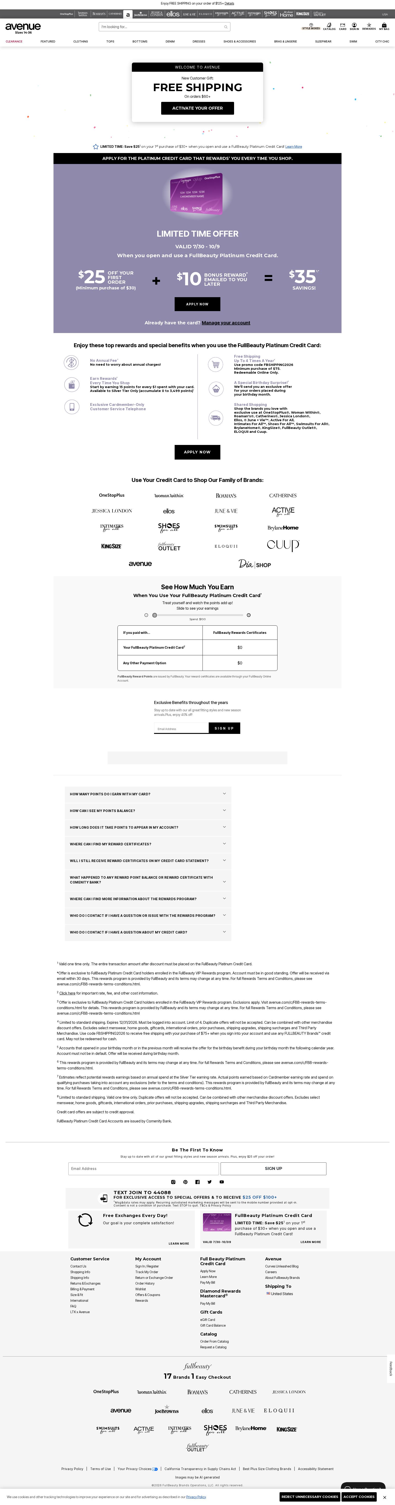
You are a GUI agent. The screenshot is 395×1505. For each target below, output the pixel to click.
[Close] (384, 1497)
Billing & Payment (82, 1289)
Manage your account (226, 322)
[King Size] (111, 546)
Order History (145, 1283)
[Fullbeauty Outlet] (168, 546)
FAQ (73, 1306)
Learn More (294, 146)
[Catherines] (283, 496)
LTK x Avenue (80, 1312)
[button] (221, 3)
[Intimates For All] (111, 527)
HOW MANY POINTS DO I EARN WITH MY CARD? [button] (110, 794)
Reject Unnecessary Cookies (310, 1497)
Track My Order (146, 1272)
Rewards (141, 1300)
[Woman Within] (169, 496)
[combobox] (164, 26)
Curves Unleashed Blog (282, 1266)
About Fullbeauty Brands (282, 1278)
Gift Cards (211, 1312)
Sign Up (224, 728)
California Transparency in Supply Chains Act (201, 1469)
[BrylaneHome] (283, 528)
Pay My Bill (207, 1282)
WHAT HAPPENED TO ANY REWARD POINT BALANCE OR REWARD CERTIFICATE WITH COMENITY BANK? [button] (141, 879)
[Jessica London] (112, 511)
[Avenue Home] (23, 28)
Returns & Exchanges (85, 1283)
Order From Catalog (214, 1341)
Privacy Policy (196, 1497)
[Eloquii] (226, 545)
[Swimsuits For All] (226, 527)
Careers (271, 1272)
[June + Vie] (226, 510)
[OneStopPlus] (111, 495)
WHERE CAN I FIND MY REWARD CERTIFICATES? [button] (110, 844)
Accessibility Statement (316, 1469)
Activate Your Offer (197, 108)
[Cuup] (283, 546)
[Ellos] (169, 511)
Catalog (208, 1334)
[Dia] (255, 564)
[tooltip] (67, 14)
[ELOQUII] (279, 1410)
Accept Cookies (359, 1497)
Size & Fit (76, 1295)
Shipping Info (79, 1278)
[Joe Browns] (167, 1410)
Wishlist (140, 1289)
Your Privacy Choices (134, 1469)
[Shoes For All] (168, 527)
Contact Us (78, 1266)
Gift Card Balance (213, 1325)
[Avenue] (140, 563)
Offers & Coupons (147, 1295)
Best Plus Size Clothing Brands (267, 1469)
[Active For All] (283, 510)
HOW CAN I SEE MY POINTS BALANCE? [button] (102, 811)
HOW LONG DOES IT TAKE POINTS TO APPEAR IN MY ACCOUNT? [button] (124, 827)
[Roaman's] (226, 496)
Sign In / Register (147, 1266)
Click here (67, 993)
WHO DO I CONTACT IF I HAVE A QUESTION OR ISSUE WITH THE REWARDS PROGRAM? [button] (142, 916)
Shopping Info (80, 1272)
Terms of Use (101, 1469)
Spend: (197, 619)
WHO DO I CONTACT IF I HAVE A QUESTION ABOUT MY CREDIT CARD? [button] (128, 932)
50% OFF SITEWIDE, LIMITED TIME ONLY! (178, 3)
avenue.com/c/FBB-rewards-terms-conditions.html (98, 984)
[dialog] (385, 14)
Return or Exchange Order (154, 1278)
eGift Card (207, 1320)
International (79, 1300)
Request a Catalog (213, 1347)
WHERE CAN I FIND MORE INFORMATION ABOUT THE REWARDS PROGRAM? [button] (133, 899)
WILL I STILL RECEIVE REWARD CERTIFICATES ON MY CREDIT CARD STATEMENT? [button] (139, 861)
